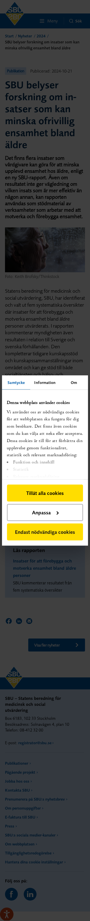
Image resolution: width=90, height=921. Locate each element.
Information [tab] (45, 382)
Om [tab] (74, 382)
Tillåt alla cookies (45, 493)
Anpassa (41, 512)
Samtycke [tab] (16, 382)
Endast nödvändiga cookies (45, 532)
